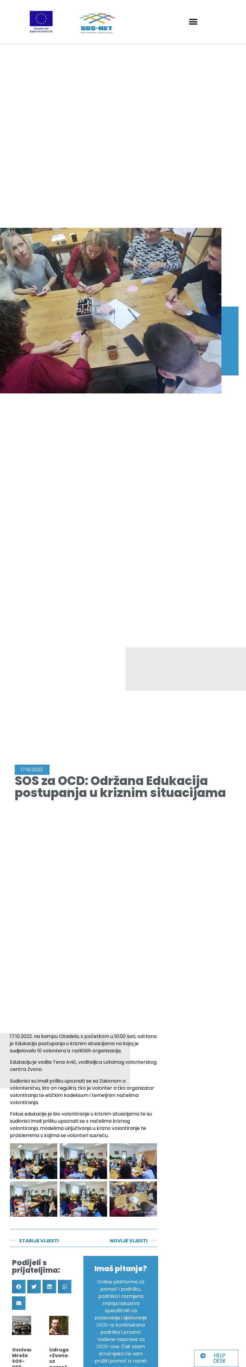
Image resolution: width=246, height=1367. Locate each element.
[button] (193, 22)
